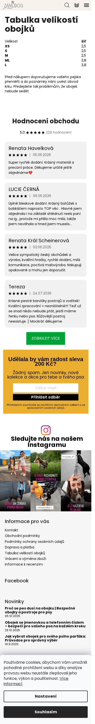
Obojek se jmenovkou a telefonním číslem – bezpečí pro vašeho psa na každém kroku (45, 624)
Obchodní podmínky (22, 535)
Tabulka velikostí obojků (25, 553)
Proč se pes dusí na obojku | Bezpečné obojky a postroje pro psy (40, 610)
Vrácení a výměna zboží (25, 558)
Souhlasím (46, 712)
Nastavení (46, 696)
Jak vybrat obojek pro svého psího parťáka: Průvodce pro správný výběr (45, 638)
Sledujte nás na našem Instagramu (47, 442)
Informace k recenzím (24, 564)
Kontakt (11, 530)
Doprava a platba (19, 547)
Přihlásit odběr (45, 397)
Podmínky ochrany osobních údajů (34, 541)
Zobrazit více (45, 338)
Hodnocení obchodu (45, 121)
